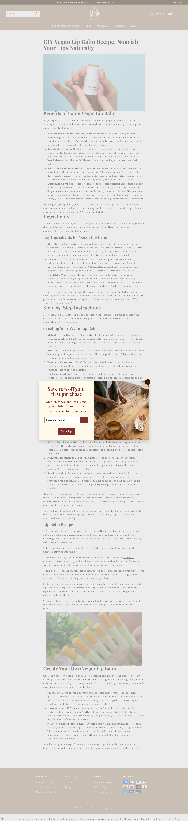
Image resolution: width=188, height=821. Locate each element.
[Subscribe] (84, 420)
